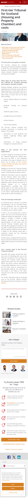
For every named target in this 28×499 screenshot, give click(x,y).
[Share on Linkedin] (14, 296)
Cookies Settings (13, 492)
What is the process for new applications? (10, 52)
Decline (13, 488)
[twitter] (14, 457)
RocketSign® (10, 403)
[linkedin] (18, 457)
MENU (25, 2)
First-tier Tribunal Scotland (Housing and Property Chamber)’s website (14, 164)
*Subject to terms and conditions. (14, 449)
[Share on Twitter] (11, 296)
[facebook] (9, 457)
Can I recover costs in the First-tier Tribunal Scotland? (12, 57)
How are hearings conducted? (10, 55)
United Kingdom (10, 466)
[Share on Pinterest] (17, 296)
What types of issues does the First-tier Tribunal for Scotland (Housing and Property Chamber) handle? (13, 48)
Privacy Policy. (6, 480)
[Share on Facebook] (7, 296)
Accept (13, 484)
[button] (2, 6)
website (3, 283)
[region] (13, 482)
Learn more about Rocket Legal (14, 444)
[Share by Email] (21, 296)
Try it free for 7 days (14, 439)
